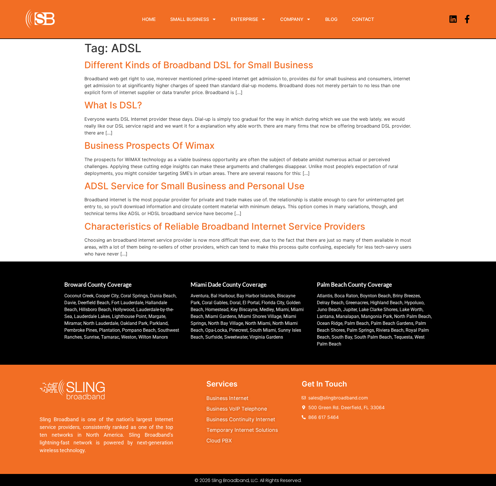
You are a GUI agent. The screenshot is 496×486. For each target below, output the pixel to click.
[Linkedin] (453, 19)
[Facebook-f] (467, 19)
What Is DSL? (113, 105)
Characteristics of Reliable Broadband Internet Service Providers (224, 226)
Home (149, 19)
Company (291, 19)
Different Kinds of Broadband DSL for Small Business (198, 65)
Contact (363, 19)
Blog (331, 19)
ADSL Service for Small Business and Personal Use (194, 186)
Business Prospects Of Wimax (149, 145)
